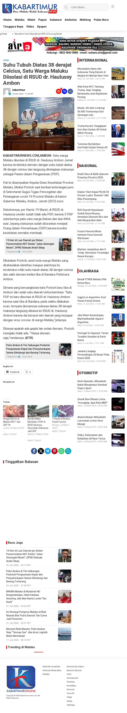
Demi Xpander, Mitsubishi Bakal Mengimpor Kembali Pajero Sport (92, 384)
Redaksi (46, 674)
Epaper (42, 27)
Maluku (19, 20)
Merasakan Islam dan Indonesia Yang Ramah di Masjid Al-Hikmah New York (92, 72)
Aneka (69, 701)
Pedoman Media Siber (52, 670)
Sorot (69, 674)
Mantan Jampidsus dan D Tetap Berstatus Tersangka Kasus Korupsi (93, 253)
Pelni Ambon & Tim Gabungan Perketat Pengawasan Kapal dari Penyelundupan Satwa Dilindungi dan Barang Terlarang (28, 349)
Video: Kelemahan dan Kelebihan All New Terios (91, 436)
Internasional (72, 678)
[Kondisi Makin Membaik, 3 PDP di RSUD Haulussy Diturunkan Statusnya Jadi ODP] (38, 411)
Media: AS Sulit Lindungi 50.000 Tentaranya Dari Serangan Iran (91, 111)
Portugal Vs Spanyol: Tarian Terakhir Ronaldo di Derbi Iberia (92, 336)
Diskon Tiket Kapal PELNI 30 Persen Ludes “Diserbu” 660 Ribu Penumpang (93, 195)
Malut (31, 20)
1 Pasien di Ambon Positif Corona (61, 420)
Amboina (71, 20)
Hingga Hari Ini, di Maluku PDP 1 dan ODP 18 (11, 422)
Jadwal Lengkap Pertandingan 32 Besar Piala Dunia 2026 (93, 354)
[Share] (70, 91)
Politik (69, 697)
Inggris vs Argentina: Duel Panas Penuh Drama (91, 299)
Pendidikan (71, 685)
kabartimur (18, 90)
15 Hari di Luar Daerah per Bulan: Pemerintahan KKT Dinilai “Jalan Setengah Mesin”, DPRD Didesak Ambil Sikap (30, 244)
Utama (7, 20)
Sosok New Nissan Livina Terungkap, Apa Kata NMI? (92, 401)
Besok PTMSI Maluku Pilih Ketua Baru (92, 281)
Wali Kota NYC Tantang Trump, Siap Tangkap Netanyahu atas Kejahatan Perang (92, 92)
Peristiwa (71, 682)
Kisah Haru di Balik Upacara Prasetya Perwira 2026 (92, 175)
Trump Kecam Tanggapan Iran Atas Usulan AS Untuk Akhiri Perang (92, 129)
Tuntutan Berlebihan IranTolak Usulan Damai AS (92, 145)
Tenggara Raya (13, 27)
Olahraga (71, 705)
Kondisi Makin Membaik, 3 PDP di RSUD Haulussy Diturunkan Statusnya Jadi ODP (38, 425)
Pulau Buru (101, 20)
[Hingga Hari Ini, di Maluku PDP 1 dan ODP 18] (13, 411)
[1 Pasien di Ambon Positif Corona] (63, 411)
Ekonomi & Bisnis (74, 670)
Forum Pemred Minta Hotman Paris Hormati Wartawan (90, 235)
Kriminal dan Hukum (75, 666)
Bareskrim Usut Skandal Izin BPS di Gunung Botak (33, 34)
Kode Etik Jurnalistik (51, 666)
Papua (42, 20)
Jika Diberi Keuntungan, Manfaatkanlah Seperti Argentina (90, 318)
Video (30, 27)
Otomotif (70, 693)
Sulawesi (56, 20)
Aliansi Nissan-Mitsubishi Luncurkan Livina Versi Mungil (91, 420)
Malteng (85, 20)
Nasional (70, 689)
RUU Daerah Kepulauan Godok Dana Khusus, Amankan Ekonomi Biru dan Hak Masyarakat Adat (92, 215)
